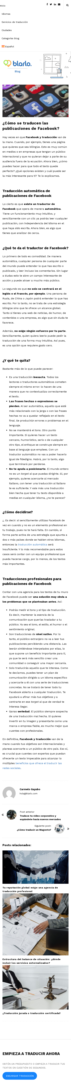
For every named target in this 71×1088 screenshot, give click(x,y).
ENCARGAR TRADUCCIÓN (20, 1076)
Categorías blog (10, 38)
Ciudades (7, 30)
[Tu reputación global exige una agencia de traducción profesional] (35, 867)
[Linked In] (55, 4)
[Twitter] (51, 4)
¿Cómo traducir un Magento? (34, 829)
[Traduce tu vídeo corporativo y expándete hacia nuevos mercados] (12, 815)
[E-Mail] (59, 4)
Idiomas (6, 13)
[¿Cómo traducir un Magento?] (59, 829)
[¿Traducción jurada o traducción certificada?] (35, 987)
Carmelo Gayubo (30, 789)
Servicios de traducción (15, 22)
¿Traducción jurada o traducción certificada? (31, 1013)
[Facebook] (47, 4)
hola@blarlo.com (28, 793)
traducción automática (32, 544)
